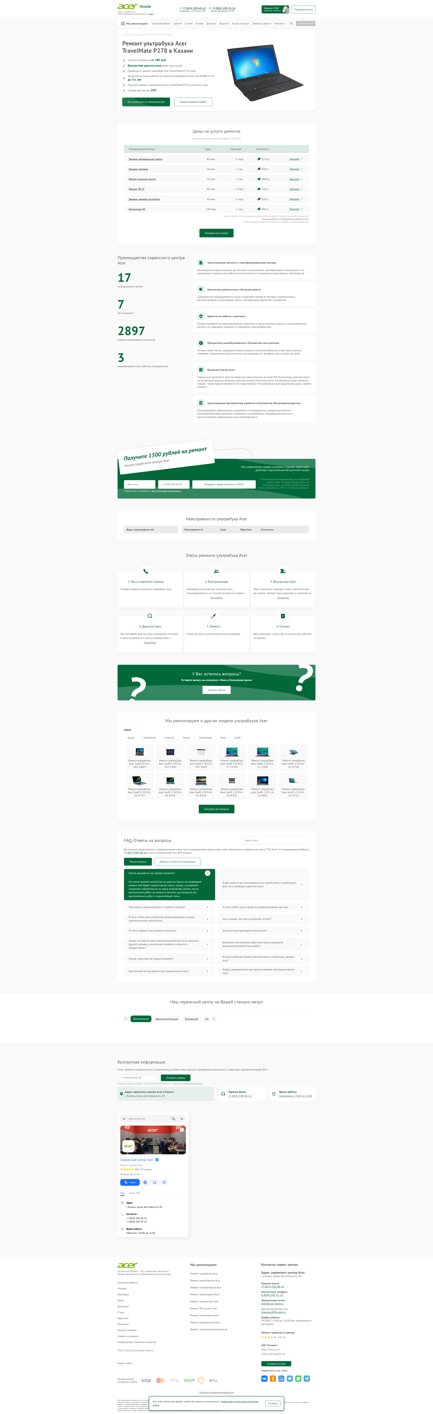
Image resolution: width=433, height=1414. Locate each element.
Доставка (211, 23)
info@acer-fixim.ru (272, 1303)
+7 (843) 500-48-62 (194, 8)
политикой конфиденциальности (166, 491)
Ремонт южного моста (142, 179)
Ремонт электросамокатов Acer (208, 1329)
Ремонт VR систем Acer (203, 1308)
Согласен (273, 1403)
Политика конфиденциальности (216, 1392)
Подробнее (216, 597)
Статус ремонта (306, 23)
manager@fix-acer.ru (273, 1312)
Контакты (280, 23)
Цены (176, 23)
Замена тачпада (138, 169)
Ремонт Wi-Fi (136, 189)
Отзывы (199, 23)
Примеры (123, 1294)
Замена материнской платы (145, 159)
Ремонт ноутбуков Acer (204, 1273)
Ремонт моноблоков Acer (205, 1280)
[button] (125, 1018)
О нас (188, 23)
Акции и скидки (240, 23)
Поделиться (264, 1378)
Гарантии (224, 23)
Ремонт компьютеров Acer (205, 1287)
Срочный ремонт (161, 23)
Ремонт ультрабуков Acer (205, 1322)
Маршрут (132, 1182)
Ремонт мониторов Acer (204, 1315)
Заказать (294, 159)
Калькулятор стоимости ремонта (137, 1342)
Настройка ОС (137, 209)
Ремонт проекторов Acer (205, 1294)
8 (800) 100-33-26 (272, 1295)
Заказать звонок (216, 689)
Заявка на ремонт (261, 23)
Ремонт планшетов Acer (204, 1301)
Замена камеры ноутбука (144, 199)
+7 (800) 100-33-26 (223, 8)
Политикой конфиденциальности (188, 1083)
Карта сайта (125, 1363)
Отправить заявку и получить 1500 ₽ (224, 484)
